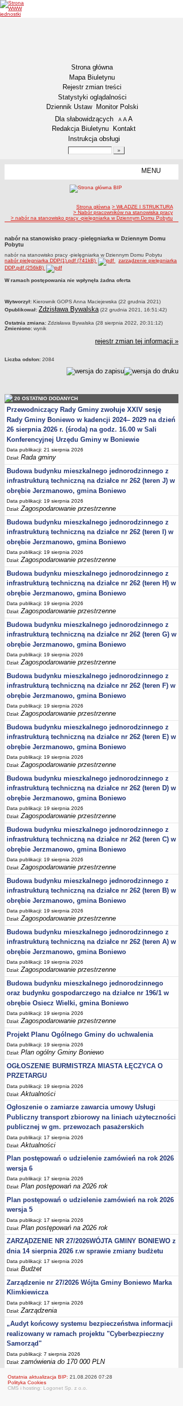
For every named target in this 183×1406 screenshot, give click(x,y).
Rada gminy (38, 457)
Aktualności (38, 1094)
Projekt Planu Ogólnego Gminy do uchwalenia (80, 1034)
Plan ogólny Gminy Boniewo (62, 1052)
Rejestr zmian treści (92, 87)
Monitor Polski (117, 107)
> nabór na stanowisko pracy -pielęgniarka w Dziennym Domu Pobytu (92, 218)
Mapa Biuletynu (92, 77)
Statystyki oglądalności (92, 97)
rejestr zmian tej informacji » (136, 341)
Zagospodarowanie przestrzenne (68, 508)
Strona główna (92, 67)
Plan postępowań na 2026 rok (64, 1186)
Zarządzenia (39, 1310)
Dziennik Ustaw (69, 107)
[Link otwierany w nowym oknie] (19, 8)
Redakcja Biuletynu (80, 128)
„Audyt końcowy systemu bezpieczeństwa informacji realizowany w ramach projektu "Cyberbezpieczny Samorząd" (90, 1333)
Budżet (31, 1269)
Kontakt (124, 128)
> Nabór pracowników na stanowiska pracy (123, 212)
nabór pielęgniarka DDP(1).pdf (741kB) (51, 260)
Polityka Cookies (27, 1382)
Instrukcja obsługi (94, 139)
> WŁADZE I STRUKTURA (142, 206)
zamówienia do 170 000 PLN (63, 1361)
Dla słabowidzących (84, 119)
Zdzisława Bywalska (69, 309)
